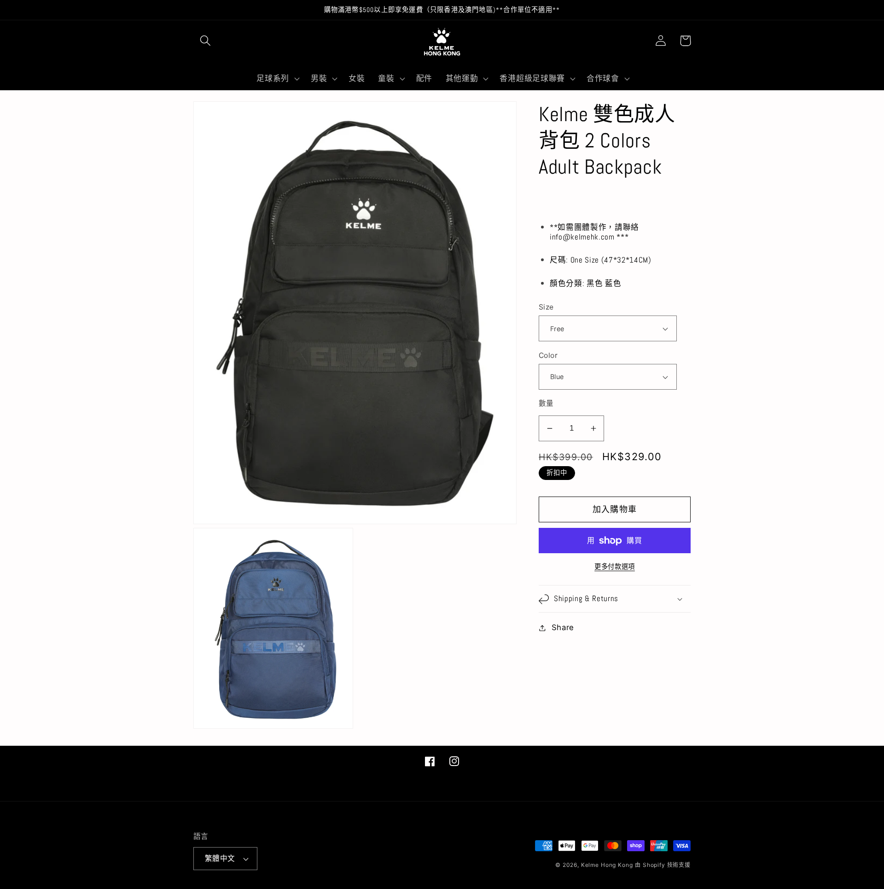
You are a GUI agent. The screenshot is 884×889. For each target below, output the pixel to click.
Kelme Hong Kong (607, 864)
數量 (546, 403)
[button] (205, 41)
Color (548, 355)
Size (546, 307)
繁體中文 (220, 858)
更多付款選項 (614, 566)
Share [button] (563, 627)
